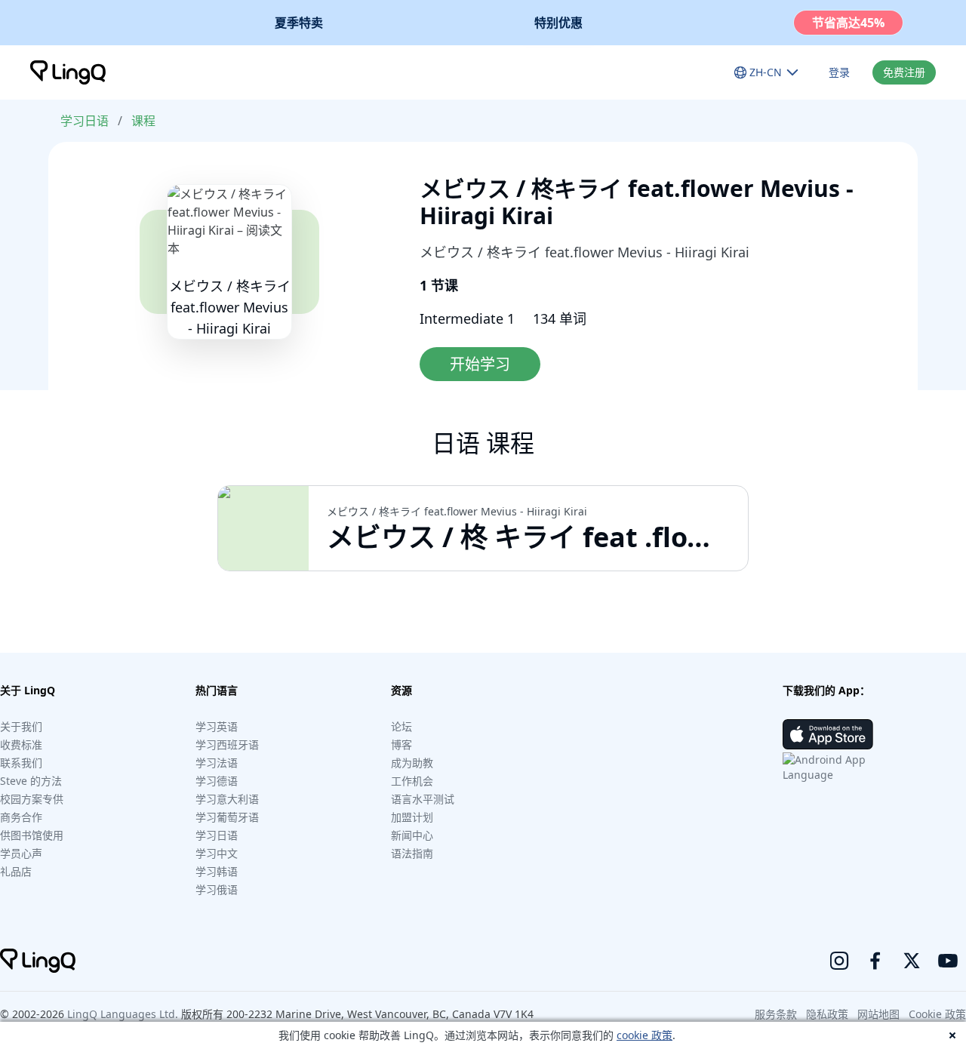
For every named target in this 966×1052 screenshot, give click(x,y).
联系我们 (21, 762)
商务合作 (21, 817)
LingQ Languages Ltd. (122, 1014)
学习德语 (216, 781)
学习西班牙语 (227, 744)
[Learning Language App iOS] (828, 734)
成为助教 (412, 762)
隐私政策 (827, 1014)
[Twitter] (912, 961)
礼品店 (16, 871)
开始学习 (480, 364)
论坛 (401, 726)
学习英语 (216, 726)
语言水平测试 (422, 799)
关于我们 (21, 726)
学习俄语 (216, 889)
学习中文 (216, 853)
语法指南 (412, 853)
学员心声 (21, 853)
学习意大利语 (227, 799)
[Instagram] (839, 961)
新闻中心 (412, 835)
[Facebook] (875, 961)
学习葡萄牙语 (227, 817)
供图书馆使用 (31, 835)
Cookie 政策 (937, 1014)
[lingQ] (68, 72)
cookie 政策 (644, 1035)
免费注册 (904, 72)
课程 (143, 120)
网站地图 (878, 1014)
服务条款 (776, 1014)
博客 (401, 744)
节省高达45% (848, 22)
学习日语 (84, 120)
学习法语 (216, 762)
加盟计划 (412, 817)
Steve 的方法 (31, 781)
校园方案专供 (31, 799)
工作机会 (412, 781)
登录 (839, 72)
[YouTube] (948, 961)
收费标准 (21, 744)
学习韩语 (216, 871)
